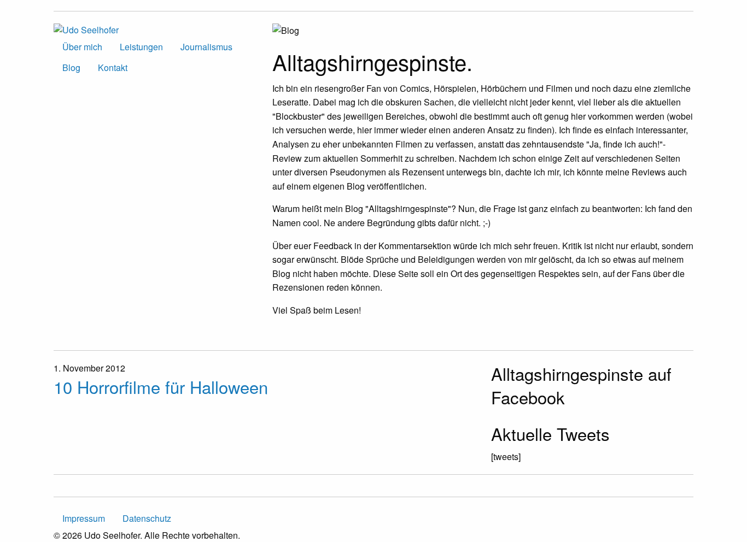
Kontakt (112, 67)
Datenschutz (146, 518)
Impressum (83, 518)
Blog (71, 67)
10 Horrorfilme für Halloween (161, 386)
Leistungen (141, 46)
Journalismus (206, 46)
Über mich (82, 46)
